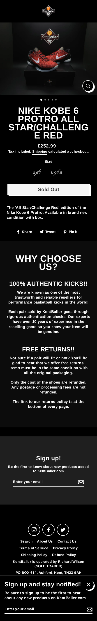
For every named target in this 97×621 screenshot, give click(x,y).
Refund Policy (64, 555)
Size (48, 161)
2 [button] (45, 100)
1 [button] (41, 100)
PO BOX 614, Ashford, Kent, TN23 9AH (49, 572)
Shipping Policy (34, 555)
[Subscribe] (80, 482)
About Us (45, 541)
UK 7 (37, 172)
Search (26, 541)
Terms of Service (33, 548)
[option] (48, 58)
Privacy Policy (65, 548)
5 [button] (56, 100)
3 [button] (49, 100)
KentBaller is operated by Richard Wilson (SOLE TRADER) (48, 564)
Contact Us (67, 541)
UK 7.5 (56, 172)
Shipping (39, 151)
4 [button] (53, 100)
